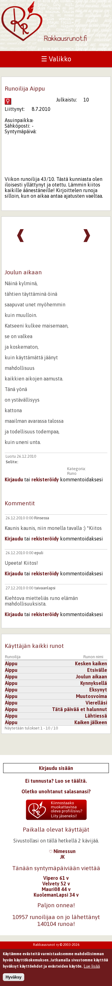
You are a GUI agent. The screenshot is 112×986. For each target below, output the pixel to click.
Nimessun (64, 851)
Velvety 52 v (56, 883)
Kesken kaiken (91, 663)
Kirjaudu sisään (56, 768)
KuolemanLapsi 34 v (56, 895)
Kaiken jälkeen (90, 722)
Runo (72, 473)
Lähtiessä (96, 716)
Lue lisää (92, 966)
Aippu (11, 663)
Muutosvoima (91, 696)
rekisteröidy (45, 479)
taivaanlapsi (44, 588)
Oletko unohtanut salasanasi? (56, 791)
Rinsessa (41, 518)
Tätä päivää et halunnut (79, 709)
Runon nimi (93, 656)
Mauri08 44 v (56, 889)
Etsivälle (97, 670)
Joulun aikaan (91, 676)
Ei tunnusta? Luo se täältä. (56, 781)
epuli (38, 552)
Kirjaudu (14, 479)
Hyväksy (13, 977)
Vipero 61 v (56, 878)
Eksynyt (98, 689)
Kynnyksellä (93, 683)
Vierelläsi (96, 702)
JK (62, 857)
